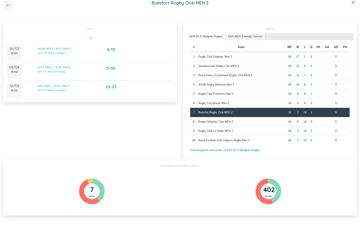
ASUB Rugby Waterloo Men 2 (216, 84)
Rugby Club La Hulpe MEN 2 (215, 130)
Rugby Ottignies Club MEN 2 (215, 121)
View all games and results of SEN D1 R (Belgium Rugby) (225, 150)
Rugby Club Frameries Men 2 (216, 93)
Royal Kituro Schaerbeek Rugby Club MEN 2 (225, 75)
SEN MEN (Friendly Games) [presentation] (245, 36)
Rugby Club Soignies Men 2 (215, 56)
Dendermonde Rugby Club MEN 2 (218, 66)
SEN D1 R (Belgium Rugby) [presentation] (205, 36)
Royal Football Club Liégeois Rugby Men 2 (224, 140)
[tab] (205, 36)
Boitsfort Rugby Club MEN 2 (215, 112)
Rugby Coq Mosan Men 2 (213, 103)
